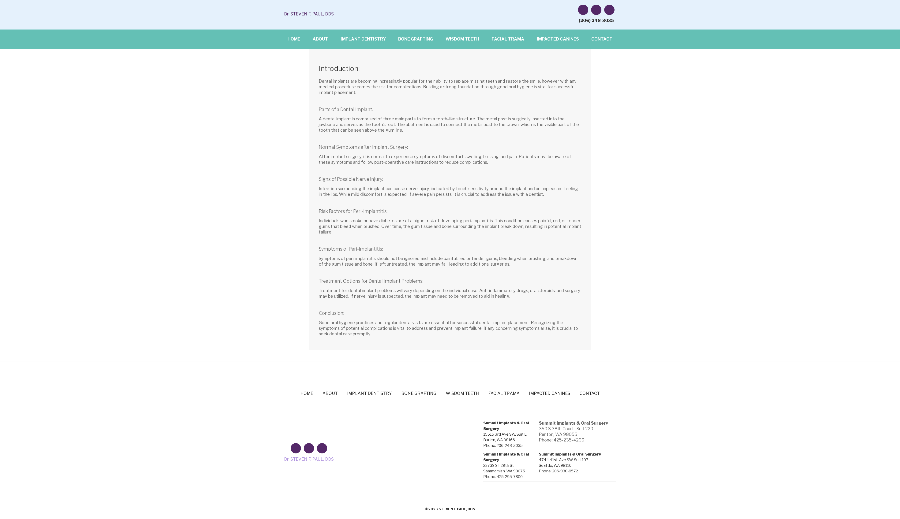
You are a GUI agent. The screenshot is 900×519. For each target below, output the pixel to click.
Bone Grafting (415, 39)
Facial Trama (508, 39)
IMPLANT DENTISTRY (363, 39)
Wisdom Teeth (462, 39)
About (320, 39)
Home (294, 39)
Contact (601, 39)
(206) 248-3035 (596, 20)
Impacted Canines (558, 39)
